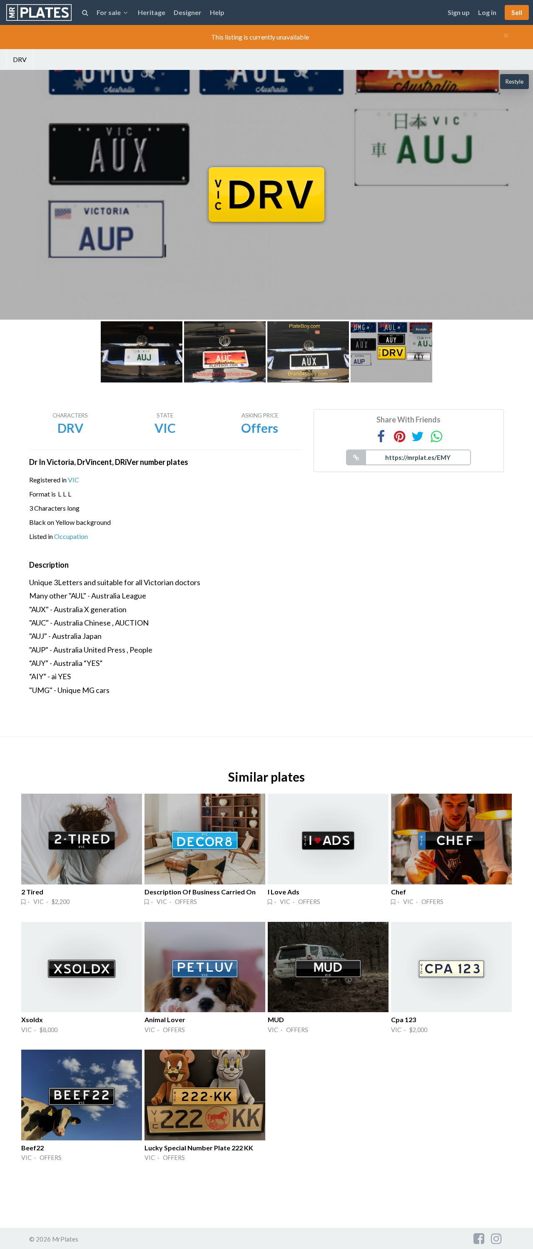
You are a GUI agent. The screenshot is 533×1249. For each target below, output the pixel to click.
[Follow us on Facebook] (478, 1238)
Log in (487, 12)
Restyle (514, 81)
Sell (516, 12)
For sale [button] (109, 12)
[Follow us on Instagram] (496, 1238)
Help (217, 12)
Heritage (151, 12)
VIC (73, 480)
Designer (188, 12)
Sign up (459, 12)
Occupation (71, 536)
